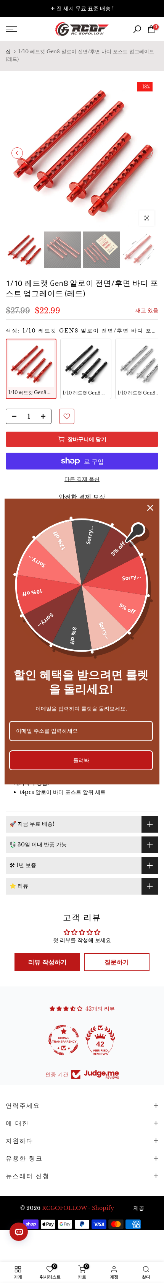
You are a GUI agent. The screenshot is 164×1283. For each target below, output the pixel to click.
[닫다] (150, 508)
